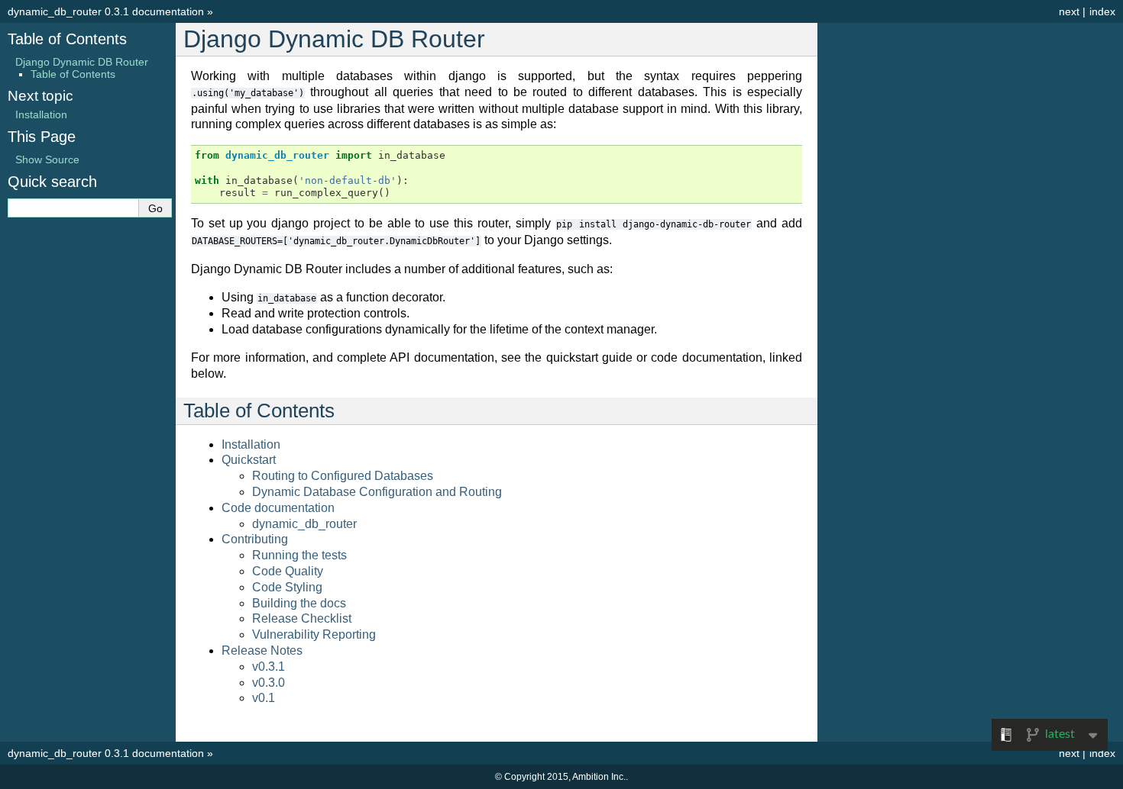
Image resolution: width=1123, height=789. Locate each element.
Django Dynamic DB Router (81, 62)
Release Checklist (301, 618)
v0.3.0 (268, 682)
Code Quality (287, 571)
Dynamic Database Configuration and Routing (377, 491)
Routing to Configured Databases (342, 475)
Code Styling (287, 587)
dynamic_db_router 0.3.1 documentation (106, 11)
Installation (251, 444)
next (1069, 11)
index (1102, 11)
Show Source (47, 159)
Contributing (255, 539)
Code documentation (278, 507)
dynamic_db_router (304, 523)
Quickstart (249, 459)
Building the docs (299, 603)
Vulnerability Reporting (314, 634)
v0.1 (263, 697)
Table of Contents (67, 39)
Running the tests (299, 555)
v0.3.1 (268, 666)
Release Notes (262, 650)
